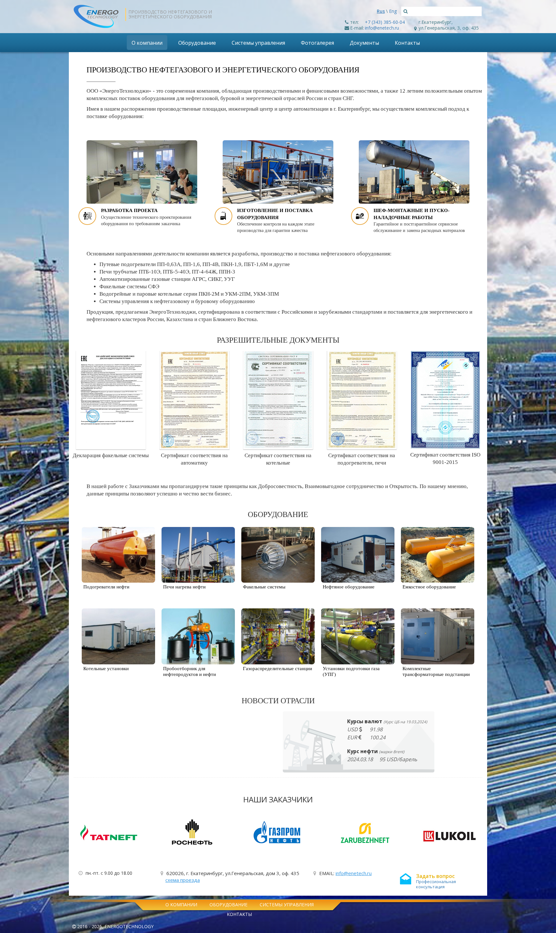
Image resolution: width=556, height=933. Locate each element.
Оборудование (197, 42)
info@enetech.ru (382, 28)
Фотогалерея (317, 42)
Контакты (407, 42)
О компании (147, 42)
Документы (364, 42)
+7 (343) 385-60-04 (385, 22)
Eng (393, 11)
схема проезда (182, 880)
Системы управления (258, 42)
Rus (381, 11)
